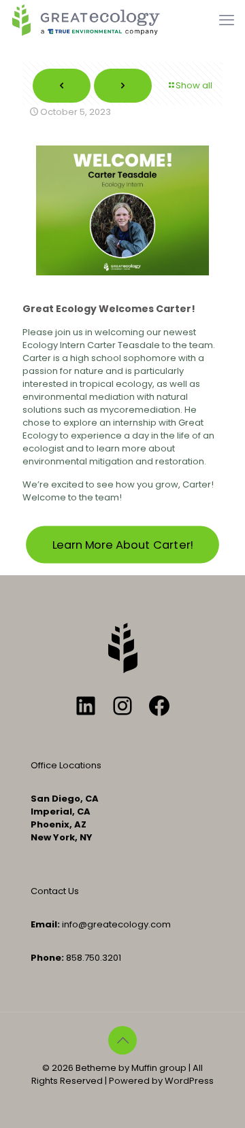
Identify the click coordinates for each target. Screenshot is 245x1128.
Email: (45, 924)
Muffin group (158, 1067)
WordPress (189, 1080)
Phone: (47, 957)
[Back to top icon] (122, 1040)
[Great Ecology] (85, 20)
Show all (194, 85)
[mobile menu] (226, 20)
